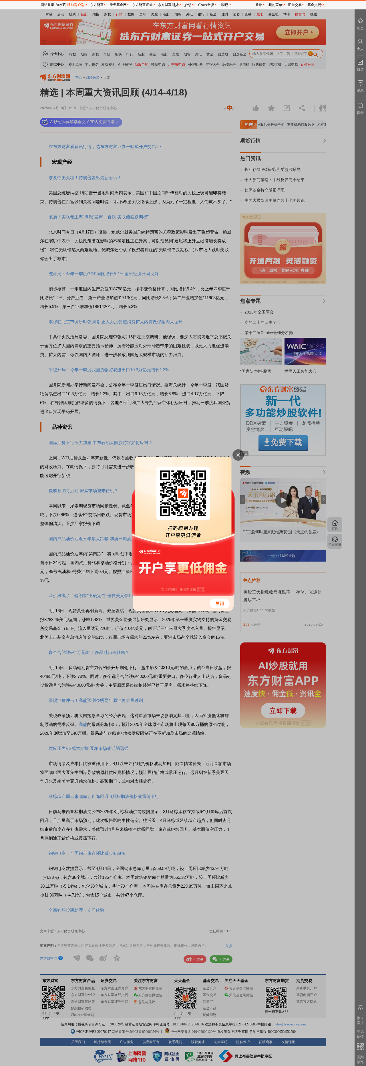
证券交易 (295, 5)
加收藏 (60, 5)
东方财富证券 (142, 5)
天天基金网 (118, 5)
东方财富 (97, 5)
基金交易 (314, 5)
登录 (258, 5)
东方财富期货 (168, 5)
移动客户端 (75, 5)
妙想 (187, 5)
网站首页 (47, 5)
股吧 (224, 5)
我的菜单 (275, 5)
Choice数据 (206, 5)
